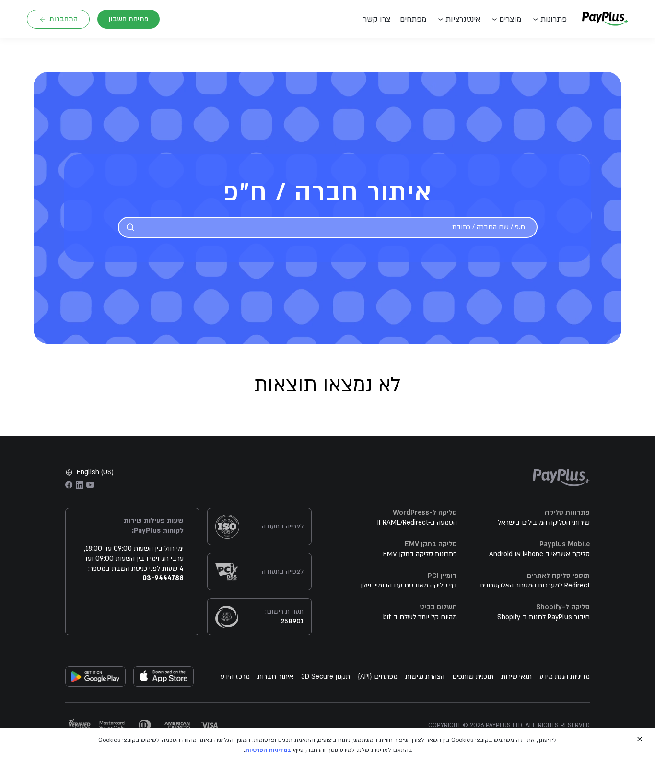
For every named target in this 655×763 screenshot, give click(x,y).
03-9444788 (163, 578)
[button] (379, 19)
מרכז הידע (235, 676)
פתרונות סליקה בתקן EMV (420, 554)
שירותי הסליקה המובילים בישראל (544, 522)
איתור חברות (275, 676)
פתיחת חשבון (128, 18)
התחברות (63, 18)
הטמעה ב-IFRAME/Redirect (417, 522)
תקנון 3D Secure (325, 676)
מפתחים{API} (378, 676)
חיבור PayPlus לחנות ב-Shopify (543, 617)
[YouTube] (90, 485)
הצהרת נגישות (424, 676)
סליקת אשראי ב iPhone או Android (539, 554)
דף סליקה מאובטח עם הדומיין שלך (408, 585)
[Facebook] (69, 485)
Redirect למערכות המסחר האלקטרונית (535, 585)
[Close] (639, 739)
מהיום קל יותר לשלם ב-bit (420, 617)
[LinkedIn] (79, 485)
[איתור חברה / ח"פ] (130, 227)
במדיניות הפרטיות (268, 750)
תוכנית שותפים (472, 676)
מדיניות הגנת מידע (564, 676)
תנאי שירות (516, 676)
